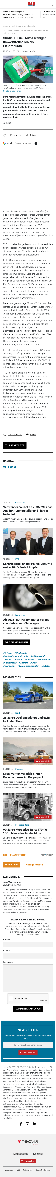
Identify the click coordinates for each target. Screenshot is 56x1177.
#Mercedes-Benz (22, 825)
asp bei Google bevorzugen (20, 143)
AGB (18, 1170)
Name (5, 951)
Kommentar (8, 962)
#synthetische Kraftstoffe (15, 656)
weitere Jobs (11, 864)
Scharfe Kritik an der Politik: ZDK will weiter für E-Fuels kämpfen (27, 565)
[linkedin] (34, 1124)
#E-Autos (45, 666)
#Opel (17, 713)
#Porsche (19, 769)
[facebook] (21, 1124)
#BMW (33, 662)
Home (5, 26)
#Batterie (17, 659)
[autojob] (47, 855)
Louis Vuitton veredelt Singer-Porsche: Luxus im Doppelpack (23, 775)
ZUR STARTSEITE (14, 445)
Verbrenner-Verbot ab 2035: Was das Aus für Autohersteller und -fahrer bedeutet (27, 510)
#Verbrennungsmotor (27, 666)
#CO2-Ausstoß (38, 656)
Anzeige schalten (34, 864)
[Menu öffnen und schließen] (5, 4)
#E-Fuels (9, 467)
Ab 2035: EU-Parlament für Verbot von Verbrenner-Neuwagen (26, 621)
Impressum (9, 1170)
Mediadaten (20, 1153)
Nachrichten (16, 26)
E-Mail (6, 940)
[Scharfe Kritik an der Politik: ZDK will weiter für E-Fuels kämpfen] (28, 541)
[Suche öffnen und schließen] (51, 4)
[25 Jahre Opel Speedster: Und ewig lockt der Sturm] (28, 695)
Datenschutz (27, 1170)
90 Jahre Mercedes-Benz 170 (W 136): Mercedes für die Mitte (25, 831)
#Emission (30, 659)
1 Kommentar (15, 135)
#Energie (23, 662)
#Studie (7, 659)
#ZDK (17, 559)
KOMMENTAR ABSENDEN (28, 1008)
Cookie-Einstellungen (43, 1170)
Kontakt (38, 1153)
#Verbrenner (20, 502)
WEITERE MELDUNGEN (16, 642)
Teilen (33, 135)
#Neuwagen (9, 666)
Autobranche (29, 26)
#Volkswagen (9, 662)
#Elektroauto (20, 653)
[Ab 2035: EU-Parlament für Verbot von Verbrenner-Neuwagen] (28, 597)
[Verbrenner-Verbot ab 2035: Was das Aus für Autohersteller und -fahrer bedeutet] (28, 485)
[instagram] (27, 1124)
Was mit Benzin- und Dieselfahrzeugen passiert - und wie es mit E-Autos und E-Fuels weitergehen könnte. (28, 520)
